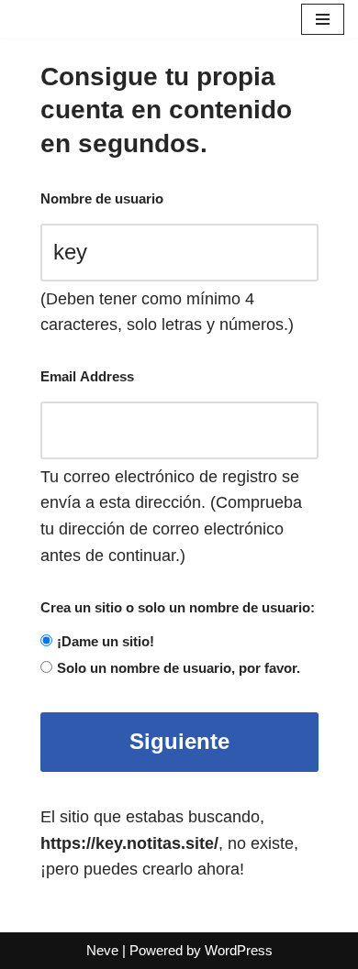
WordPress (239, 950)
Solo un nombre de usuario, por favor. (178, 668)
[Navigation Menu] (322, 19)
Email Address (87, 376)
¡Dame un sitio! (105, 641)
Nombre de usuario (101, 198)
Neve (102, 950)
